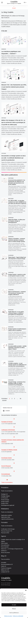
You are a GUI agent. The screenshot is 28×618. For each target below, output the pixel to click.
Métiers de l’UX (5, 570)
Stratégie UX (4, 494)
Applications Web (5, 517)
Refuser (14, 608)
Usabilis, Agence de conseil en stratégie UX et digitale (13, 540)
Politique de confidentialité (18, 615)
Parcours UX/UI (5, 532)
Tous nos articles (5, 559)
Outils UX (3, 566)
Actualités (3, 562)
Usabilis (5, 578)
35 (20, 398)
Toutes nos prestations (7, 490)
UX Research (4, 497)
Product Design (5, 499)
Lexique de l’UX (5, 571)
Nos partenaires (5, 545)
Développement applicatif (7, 505)
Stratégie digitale (5, 496)
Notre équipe (4, 543)
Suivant (4, 400)
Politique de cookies (8, 615)
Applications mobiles (6, 515)
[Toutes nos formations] (7, 479)
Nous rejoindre (5, 547)
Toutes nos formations (7, 482)
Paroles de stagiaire (6, 568)
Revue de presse (5, 552)
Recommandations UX (7, 564)
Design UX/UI (4, 503)
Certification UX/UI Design (8, 529)
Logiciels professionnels (7, 519)
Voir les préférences (14, 612)
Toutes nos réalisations (7, 512)
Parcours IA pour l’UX (6, 531)
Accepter (14, 604)
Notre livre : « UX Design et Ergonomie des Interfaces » (12, 549)
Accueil (14, 8)
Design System (5, 501)
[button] (26, 590)
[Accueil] (14, 6)
